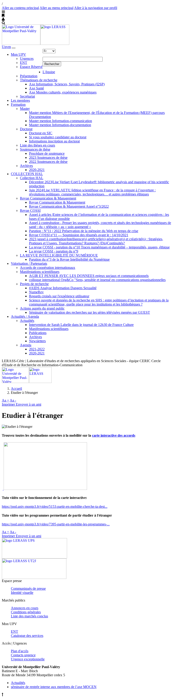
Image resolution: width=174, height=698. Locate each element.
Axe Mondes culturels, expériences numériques (63, 92)
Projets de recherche (34, 284)
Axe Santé (36, 88)
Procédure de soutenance (47, 153)
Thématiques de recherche (38, 80)
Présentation (28, 76)
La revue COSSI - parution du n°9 (53, 251)
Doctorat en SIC (40, 133)
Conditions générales (26, 612)
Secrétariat (27, 96)
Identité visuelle (22, 593)
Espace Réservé (31, 67)
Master (25, 109)
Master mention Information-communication (60, 121)
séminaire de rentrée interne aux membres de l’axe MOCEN (54, 687)
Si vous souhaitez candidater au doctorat (57, 137)
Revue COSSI (30, 210)
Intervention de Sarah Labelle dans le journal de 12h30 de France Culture (81, 325)
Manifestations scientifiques (39, 272)
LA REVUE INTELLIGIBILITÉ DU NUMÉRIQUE (59, 255)
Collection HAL (31, 178)
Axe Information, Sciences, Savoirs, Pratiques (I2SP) (67, 84)
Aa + (5, 400)
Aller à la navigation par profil (95, 8)
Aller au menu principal (56, 8)
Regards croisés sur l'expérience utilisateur (59, 296)
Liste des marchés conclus (29, 616)
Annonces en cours (24, 608)
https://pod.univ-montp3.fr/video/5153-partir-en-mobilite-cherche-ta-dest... (54, 506)
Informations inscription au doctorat (54, 141)
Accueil (16, 388)
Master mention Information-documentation (60, 125)
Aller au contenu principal (20, 8)
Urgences (27, 58)
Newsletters (37, 341)
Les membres (20, 100)
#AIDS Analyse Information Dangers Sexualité (63, 288)
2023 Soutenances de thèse (48, 157)
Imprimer (9, 404)
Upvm (6, 47)
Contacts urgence (23, 655)
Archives (26, 166)
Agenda (25, 345)
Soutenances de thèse (35, 149)
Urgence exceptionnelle (28, 659)
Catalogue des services (27, 636)
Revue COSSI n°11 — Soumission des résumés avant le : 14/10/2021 (78, 235)
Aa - (13, 400)
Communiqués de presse (28, 588)
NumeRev (36, 292)
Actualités (27, 321)
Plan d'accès (19, 651)
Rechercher (51, 64)
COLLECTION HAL (27, 174)
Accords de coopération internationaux (47, 268)
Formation (18, 104)
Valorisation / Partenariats (29, 263)
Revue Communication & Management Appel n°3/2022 (69, 206)
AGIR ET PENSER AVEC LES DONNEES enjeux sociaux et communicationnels (89, 276)
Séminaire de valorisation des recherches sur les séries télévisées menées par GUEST (89, 312)
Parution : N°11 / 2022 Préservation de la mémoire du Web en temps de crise (83, 231)
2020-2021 (37, 170)
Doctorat (26, 129)
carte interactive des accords (113, 435)
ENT (23, 63)
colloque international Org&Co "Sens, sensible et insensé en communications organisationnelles (97, 280)
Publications (37, 333)
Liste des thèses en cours (37, 145)
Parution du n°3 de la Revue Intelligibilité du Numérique (69, 259)
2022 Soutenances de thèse (48, 162)
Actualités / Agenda (25, 316)
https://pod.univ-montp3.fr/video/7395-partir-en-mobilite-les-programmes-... (56, 524)
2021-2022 (37, 349)
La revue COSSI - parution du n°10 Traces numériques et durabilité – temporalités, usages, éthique (99, 247)
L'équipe (49, 72)
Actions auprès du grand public (42, 308)
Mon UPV (18, 54)
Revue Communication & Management (48, 198)
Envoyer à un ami (28, 404)
